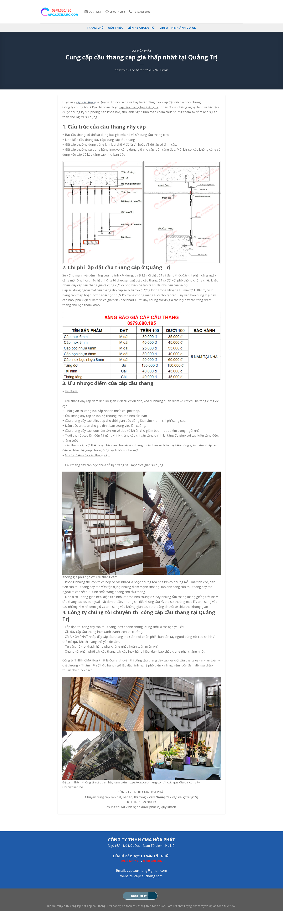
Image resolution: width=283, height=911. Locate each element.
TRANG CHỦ (95, 27)
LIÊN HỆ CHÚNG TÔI (141, 27)
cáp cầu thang (86, 102)
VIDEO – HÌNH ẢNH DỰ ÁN (178, 27)
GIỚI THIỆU (115, 27)
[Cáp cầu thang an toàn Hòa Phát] (59, 11)
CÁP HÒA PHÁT (141, 50)
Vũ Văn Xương (158, 70)
